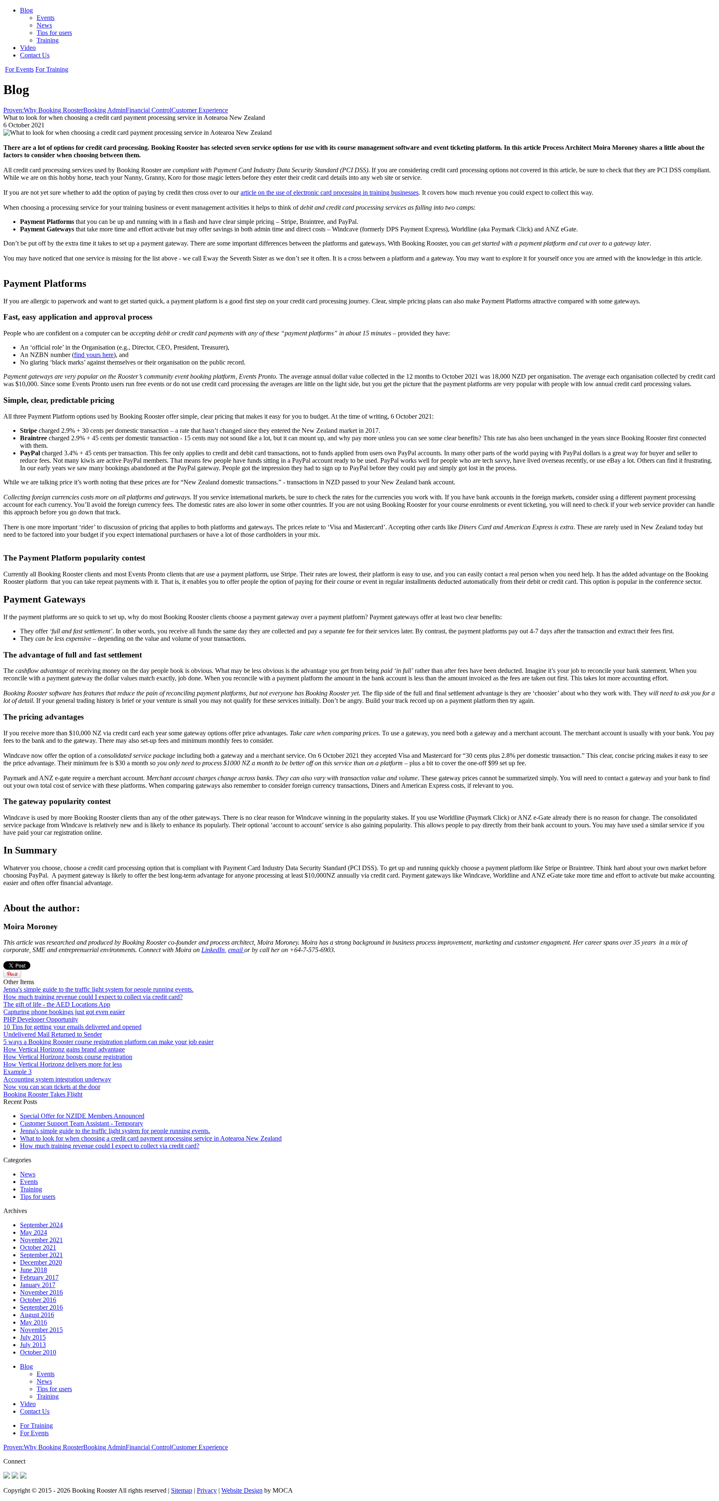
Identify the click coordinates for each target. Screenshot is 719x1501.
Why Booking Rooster (53, 110)
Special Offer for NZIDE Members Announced (82, 1115)
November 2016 (41, 1292)
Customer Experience (199, 110)
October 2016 (38, 1299)
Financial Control (148, 110)
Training (48, 40)
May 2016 (33, 1322)
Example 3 (17, 1071)
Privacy (207, 1490)
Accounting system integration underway (57, 1079)
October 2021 (38, 1247)
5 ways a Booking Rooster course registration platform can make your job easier (108, 1041)
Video (28, 47)
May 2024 (33, 1232)
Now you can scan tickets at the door (51, 1086)
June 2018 (33, 1269)
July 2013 (33, 1344)
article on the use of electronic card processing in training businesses (329, 192)
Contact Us (35, 55)
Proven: (13, 110)
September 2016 (41, 1307)
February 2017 (39, 1277)
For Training (51, 69)
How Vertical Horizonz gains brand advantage (64, 1049)
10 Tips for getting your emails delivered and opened (72, 1026)
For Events (19, 69)
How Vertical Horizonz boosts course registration (67, 1056)
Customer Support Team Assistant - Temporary (81, 1123)
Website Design (242, 1490)
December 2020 (41, 1262)
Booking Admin (104, 110)
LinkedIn (213, 949)
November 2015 (41, 1329)
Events (46, 17)
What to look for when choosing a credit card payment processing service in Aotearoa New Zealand (151, 1138)
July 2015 (33, 1337)
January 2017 (37, 1284)
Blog (26, 10)
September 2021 (41, 1254)
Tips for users (54, 32)
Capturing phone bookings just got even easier (64, 1011)
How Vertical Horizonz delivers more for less (62, 1064)
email (236, 949)
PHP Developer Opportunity (40, 1019)
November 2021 (41, 1239)
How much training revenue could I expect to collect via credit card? (93, 996)
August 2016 (37, 1314)
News (44, 25)
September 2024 (41, 1224)
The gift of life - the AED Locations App (56, 1004)
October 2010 (38, 1352)
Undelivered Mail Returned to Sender (52, 1034)
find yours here (94, 354)
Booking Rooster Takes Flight (42, 1094)
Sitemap (181, 1490)
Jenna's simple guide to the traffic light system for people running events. (98, 989)
